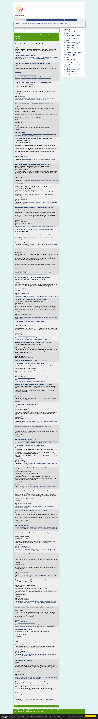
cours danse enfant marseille (32, 226)
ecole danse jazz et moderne (32, 245)
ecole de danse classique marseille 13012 (29, 57)
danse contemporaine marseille (72, 42)
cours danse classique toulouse (39, 359)
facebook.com (21, 674)
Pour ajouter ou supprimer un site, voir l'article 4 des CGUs (29, 711)
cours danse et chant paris (38, 575)
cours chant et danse (48, 575)
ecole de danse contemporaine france (49, 296)
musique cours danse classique (26, 360)
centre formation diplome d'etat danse (28, 506)
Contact (66, 23)
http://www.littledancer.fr (23, 525)
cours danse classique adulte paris (43, 317)
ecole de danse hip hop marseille (43, 76)
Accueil (17, 23)
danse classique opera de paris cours (40, 655)
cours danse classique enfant (38, 602)
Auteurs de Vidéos (36, 23)
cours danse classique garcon (28, 463)
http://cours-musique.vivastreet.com (26, 573)
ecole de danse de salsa (51, 202)
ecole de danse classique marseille (44, 57)
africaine (32, 20)
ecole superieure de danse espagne (25, 381)
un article (53, 23)
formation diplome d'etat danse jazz (30, 527)
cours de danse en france (70, 71)
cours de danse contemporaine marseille (49, 161)
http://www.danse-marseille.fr (24, 484)
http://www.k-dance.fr (22, 96)
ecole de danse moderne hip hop (43, 244)
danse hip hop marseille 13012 (30, 99)
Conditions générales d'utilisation (36, 709)
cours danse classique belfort (27, 134)
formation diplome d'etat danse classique (31, 398)
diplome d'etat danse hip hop (28, 421)
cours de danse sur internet (71, 74)
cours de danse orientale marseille (70, 56)
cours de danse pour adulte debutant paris (48, 699)
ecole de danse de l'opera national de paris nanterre (31, 549)
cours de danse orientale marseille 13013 (44, 272)
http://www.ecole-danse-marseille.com (26, 336)
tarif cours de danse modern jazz (44, 441)
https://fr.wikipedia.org (23, 652)
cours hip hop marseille (70, 61)
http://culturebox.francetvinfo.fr (25, 547)
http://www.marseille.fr (23, 178)
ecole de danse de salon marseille (32, 203)
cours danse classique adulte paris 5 (27, 317)
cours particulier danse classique (72, 68)
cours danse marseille (69, 45)
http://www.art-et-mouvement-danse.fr (26, 157)
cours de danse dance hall (40, 487)
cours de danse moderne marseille (70, 32)
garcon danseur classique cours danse (72, 65)
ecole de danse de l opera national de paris (32, 180)
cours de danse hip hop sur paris (42, 624)
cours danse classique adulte (46, 601)
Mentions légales (22, 709)
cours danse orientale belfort (32, 135)
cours (20, 20)
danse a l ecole (45, 295)
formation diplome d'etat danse (22, 507)
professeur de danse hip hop (32, 422)
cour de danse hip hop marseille (44, 159)
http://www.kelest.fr (22, 132)
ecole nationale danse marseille (48, 180)
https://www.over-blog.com (24, 293)
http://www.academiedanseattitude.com (27, 55)
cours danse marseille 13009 (27, 575)
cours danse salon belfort (37, 134)
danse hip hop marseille (70, 54)
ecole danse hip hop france (33, 296)
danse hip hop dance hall (27, 486)
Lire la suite (18, 52)
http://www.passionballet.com (24, 314)
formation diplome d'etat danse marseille (46, 506)
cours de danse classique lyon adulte (48, 398)
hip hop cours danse (48, 626)
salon (71, 20)
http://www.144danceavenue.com (25, 357)
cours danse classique (40, 360)
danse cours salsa (20, 203)
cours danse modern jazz (29, 442)
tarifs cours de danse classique (44, 442)
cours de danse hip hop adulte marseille (44, 78)
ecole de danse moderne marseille (42, 58)
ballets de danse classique (34, 678)
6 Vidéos (23, 39)
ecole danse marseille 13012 (30, 58)
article (58, 20)
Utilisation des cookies (51, 709)
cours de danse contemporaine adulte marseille (46, 224)
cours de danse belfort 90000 (48, 134)
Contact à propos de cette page (66, 709)
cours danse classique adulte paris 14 (40, 399)
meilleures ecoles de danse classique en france (31, 294)
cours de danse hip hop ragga (27, 487)
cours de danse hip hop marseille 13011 (29, 76)
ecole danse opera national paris (35, 181)
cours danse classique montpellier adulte (38, 528)
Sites (29, 23)
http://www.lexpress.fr (22, 697)
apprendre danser (46, 20)
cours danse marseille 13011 (71, 47)
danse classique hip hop (42, 421)
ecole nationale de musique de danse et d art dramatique (36, 677)
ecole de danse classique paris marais (23, 528)
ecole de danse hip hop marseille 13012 (29, 98)
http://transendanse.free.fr (24, 420)
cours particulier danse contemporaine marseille (70, 49)
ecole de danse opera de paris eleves (48, 550)
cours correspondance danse (71, 69)
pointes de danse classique (28, 464)
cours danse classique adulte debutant (24, 399)
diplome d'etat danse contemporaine (48, 422)
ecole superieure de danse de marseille (29, 337)
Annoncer (60, 23)
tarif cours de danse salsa (40, 202)
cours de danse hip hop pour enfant (33, 626)
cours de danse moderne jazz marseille (29, 78)
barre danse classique (27, 359)
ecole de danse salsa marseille (28, 202)
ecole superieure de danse (39, 381)
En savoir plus (11, 717)
